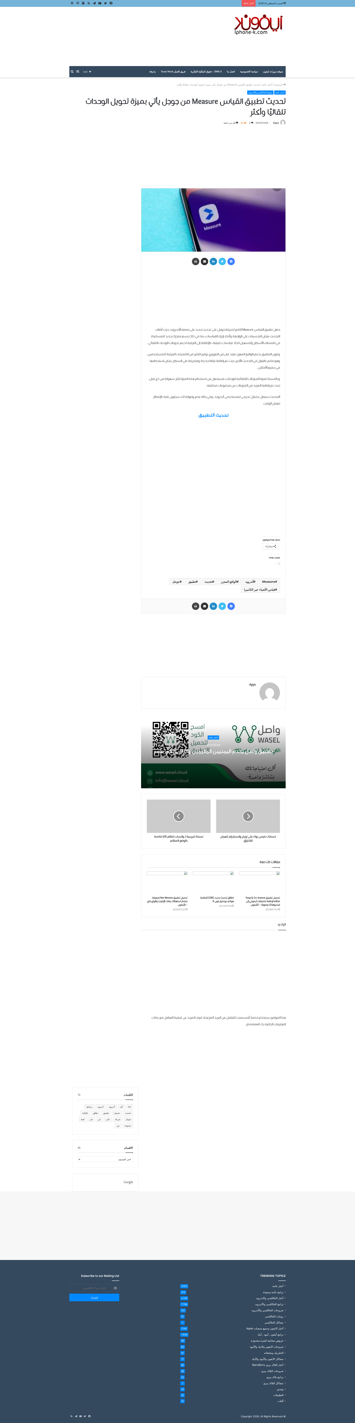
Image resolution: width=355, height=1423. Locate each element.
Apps (276, 122)
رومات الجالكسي (274, 1316)
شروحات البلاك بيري (272, 1370)
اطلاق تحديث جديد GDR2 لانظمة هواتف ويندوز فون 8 (217, 899)
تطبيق (192, 581)
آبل (121, 1106)
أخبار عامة (267, 84)
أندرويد (249, 581)
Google (128, 1182)
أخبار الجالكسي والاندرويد (269, 1298)
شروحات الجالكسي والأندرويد (267, 1310)
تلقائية (85, 1113)
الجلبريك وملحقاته (273, 1352)
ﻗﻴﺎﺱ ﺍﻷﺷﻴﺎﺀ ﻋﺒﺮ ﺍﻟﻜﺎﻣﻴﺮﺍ (259, 589)
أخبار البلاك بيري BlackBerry (267, 1364)
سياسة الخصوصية (249, 71)
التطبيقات (278, 1395)
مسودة (128, 1125)
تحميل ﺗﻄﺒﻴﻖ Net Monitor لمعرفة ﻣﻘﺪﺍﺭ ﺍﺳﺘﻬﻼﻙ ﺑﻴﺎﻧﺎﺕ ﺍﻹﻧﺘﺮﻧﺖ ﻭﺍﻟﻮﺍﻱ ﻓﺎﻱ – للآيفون (167, 901)
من (118, 1125)
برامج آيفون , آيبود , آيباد (270, 1334)
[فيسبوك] (231, 261)
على (108, 1119)
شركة (117, 1119)
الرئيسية (278, 84)
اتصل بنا (231, 71)
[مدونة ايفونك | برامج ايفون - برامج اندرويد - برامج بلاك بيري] (259, 24)
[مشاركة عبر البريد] (204, 261)
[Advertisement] (140, 36)
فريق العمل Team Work (173, 71)
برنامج (89, 1106)
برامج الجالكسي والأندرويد (260, 92)
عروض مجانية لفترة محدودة (267, 1340)
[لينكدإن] (213, 261)
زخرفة (152, 71)
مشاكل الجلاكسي (274, 1322)
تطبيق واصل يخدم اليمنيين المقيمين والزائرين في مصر (213, 751)
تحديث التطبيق (213, 415)
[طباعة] (195, 261)
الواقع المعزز (229, 581)
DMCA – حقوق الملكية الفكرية (206, 71)
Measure (268, 581)
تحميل (117, 1113)
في (91, 1119)
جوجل (176, 581)
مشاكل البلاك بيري (273, 1383)
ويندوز (280, 1389)
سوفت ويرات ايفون (273, 71)
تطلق (95, 1113)
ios (129, 1106)
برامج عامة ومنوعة (273, 1292)
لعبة (82, 1119)
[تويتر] (222, 261)
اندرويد (100, 1106)
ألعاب (280, 1400)
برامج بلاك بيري (274, 1377)
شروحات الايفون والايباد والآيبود (266, 1346)
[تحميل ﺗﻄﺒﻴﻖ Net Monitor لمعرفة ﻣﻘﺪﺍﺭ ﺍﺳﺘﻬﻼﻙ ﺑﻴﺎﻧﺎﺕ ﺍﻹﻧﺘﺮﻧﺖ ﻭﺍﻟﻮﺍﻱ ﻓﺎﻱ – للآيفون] (167, 882)
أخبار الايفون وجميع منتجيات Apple (264, 1328)
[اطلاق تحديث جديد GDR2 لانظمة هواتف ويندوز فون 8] (213, 882)
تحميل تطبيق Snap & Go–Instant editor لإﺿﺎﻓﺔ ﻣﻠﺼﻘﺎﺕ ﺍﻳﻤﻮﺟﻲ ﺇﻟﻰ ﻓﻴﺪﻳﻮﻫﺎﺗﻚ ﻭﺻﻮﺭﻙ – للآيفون (263, 901)
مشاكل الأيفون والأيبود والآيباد (267, 1358)
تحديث (208, 581)
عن (99, 1119)
